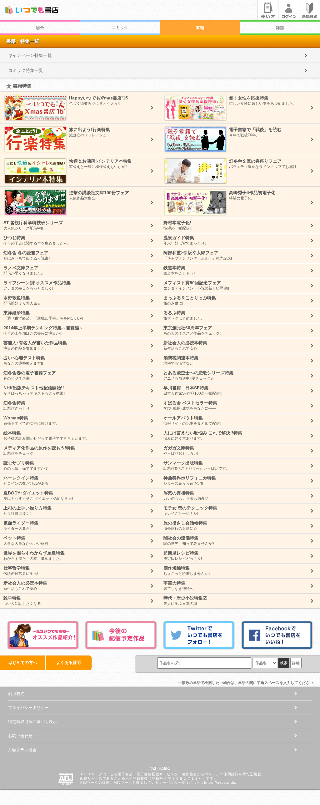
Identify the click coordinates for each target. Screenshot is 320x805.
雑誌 (280, 27)
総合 (40, 27)
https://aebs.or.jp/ (220, 782)
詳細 (296, 663)
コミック (120, 27)
